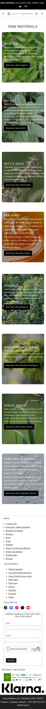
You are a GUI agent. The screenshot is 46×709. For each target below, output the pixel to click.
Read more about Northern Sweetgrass (22, 365)
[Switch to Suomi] (20, 6)
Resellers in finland (14, 530)
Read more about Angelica (17, 65)
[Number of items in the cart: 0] (42, 13)
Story (8, 537)
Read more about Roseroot (17, 307)
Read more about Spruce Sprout (19, 427)
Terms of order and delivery (18, 548)
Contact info (11, 524)
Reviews (9, 534)
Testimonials (11, 555)
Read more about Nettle (16, 128)
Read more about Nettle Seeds (18, 185)
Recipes (9, 558)
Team (8, 541)
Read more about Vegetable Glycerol (21, 493)
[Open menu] (3, 13)
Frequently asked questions (18, 527)
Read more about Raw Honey (18, 253)
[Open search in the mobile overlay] (36, 14)
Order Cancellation (14, 551)
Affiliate (9, 544)
